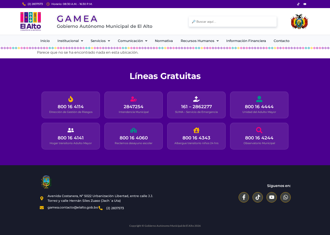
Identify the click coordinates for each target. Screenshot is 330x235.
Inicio (45, 41)
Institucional (68, 41)
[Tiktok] (298, 4)
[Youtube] (305, 4)
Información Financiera (246, 41)
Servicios (98, 41)
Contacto (282, 41)
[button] (70, 41)
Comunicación (130, 41)
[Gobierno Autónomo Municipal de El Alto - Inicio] (30, 21)
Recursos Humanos (197, 41)
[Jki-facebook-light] (292, 4)
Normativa (164, 41)
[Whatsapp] (285, 197)
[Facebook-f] (244, 197)
